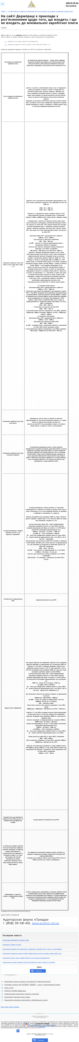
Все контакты (71, 6)
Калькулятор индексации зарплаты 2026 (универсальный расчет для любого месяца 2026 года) (32, 953)
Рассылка (38, 971)
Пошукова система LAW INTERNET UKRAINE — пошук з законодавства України (32, 985)
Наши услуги (8, 988)
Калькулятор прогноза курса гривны (17, 997)
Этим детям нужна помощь (10, 1007)
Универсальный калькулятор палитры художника (21, 994)
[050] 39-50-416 (72, 3)
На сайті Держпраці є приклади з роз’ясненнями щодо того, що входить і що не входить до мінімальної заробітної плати (40, 11)
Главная (3, 11)
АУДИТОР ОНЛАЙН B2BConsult (15, 991)
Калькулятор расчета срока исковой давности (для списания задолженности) (26, 958)
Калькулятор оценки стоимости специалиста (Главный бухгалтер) (27, 982)
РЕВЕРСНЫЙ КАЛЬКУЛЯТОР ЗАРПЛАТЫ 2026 (16, 940)
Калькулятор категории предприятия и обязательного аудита (26, 1000)
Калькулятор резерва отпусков (12, 945)
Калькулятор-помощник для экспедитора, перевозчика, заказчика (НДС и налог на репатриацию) (32, 949)
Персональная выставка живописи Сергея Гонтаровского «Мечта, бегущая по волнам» (29, 962)
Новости (39, 967)
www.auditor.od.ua (45, 923)
